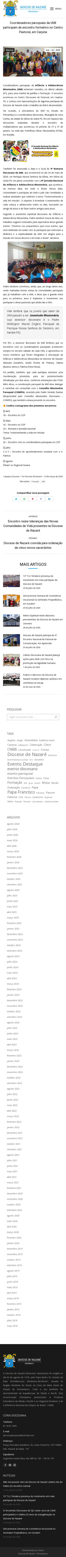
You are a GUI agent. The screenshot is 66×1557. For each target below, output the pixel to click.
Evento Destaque (25, 764)
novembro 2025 (15, 873)
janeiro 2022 (13, 1127)
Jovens (37, 783)
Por (32, 476)
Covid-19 (36, 750)
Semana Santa (51, 801)
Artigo (20, 740)
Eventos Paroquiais (20, 778)
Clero (47, 744)
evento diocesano (22, 769)
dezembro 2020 (15, 1193)
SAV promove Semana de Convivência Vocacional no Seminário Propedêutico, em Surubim (42, 599)
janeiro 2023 (13, 1061)
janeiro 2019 (13, 1309)
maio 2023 (12, 1039)
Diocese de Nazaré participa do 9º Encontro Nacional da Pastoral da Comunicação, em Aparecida (40, 639)
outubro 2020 (13, 1204)
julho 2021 (12, 1160)
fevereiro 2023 (14, 1055)
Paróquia (40, 793)
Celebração (36, 744)
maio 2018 (12, 1325)
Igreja (31, 783)
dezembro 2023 (15, 1000)
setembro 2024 (14, 950)
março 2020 (13, 1232)
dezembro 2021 (15, 1132)
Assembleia (30, 740)
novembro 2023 (15, 1005)
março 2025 (13, 917)
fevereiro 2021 (14, 1188)
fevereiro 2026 (14, 856)
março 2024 (13, 983)
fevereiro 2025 (14, 923)
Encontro (39, 759)
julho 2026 (12, 829)
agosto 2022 (13, 1088)
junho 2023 (12, 1033)
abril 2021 (12, 1176)
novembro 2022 (15, 1072)
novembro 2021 (15, 1138)
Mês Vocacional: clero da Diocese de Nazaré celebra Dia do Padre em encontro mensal (32, 1484)
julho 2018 (12, 1320)
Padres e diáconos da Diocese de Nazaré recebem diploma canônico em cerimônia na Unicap (42, 678)
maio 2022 (12, 1105)
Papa (35, 787)
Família (39, 778)
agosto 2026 (13, 823)
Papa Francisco (21, 792)
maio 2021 (12, 1171)
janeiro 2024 (13, 994)
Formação (35, 481)
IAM (43, 481)
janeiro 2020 (13, 1243)
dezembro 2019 (15, 1248)
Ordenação (13, 787)
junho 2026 (12, 834)
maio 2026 (12, 840)
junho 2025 (12, 901)
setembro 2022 (14, 1083)
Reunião (18, 801)
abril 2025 (12, 912)
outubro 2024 (13, 945)
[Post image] (11, 581)
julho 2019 (12, 1276)
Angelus (11, 740)
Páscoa (28, 797)
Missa (46, 782)
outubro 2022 (13, 1077)
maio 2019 (12, 1287)
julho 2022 (12, 1094)
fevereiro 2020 (14, 1237)
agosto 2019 (13, 1270)
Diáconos (52, 755)
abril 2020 (12, 1226)
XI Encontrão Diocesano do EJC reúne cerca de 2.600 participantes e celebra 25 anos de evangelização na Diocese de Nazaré (29, 1514)
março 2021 (13, 1182)
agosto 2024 (13, 956)
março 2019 (13, 1298)
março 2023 (13, 1050)
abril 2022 (12, 1110)
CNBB (12, 749)
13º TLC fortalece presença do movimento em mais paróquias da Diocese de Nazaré (40, 579)
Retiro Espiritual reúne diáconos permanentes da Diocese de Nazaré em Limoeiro (43, 619)
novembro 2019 (15, 1254)
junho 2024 (12, 967)
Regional (48, 797)
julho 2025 (12, 895)
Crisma (45, 749)
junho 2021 (12, 1165)
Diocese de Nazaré (27, 754)
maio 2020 (12, 1221)
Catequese (23, 745)
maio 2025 (12, 906)
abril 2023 (12, 1044)
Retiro (10, 801)
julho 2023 (12, 1028)
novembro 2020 (15, 1199)
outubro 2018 (13, 1314)
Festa (46, 778)
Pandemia (25, 787)
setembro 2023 (14, 1016)
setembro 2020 (14, 1210)
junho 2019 (12, 1281)
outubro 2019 (13, 1259)
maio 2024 (12, 972)
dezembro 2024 (15, 934)
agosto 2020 (13, 1215)
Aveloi (41, 1550)
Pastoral (12, 797)
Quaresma (38, 797)
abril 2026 (12, 845)
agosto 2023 (13, 1022)
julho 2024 (12, 961)
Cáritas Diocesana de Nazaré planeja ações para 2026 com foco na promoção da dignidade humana (41, 659)
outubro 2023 (13, 1011)
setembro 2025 (14, 884)
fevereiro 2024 (14, 989)
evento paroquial (20, 773)
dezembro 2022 (15, 1066)
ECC (31, 759)
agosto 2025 (13, 890)
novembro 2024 (15, 939)
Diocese (9, 50)
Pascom (50, 792)
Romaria (27, 801)
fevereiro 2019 (14, 1303)
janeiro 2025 (13, 928)
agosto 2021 (13, 1154)
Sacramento (37, 801)
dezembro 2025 (15, 867)
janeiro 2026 (13, 862)
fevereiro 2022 (14, 1121)
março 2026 (13, 851)
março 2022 (13, 1116)
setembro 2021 (14, 1149)
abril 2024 (12, 978)
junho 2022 (12, 1099)
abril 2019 (12, 1292)
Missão (54, 782)
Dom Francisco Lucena (17, 759)
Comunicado (24, 749)
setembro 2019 (14, 1265)
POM (21, 797)
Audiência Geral (46, 740)
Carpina (11, 744)
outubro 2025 (13, 879)
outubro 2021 (13, 1143)
